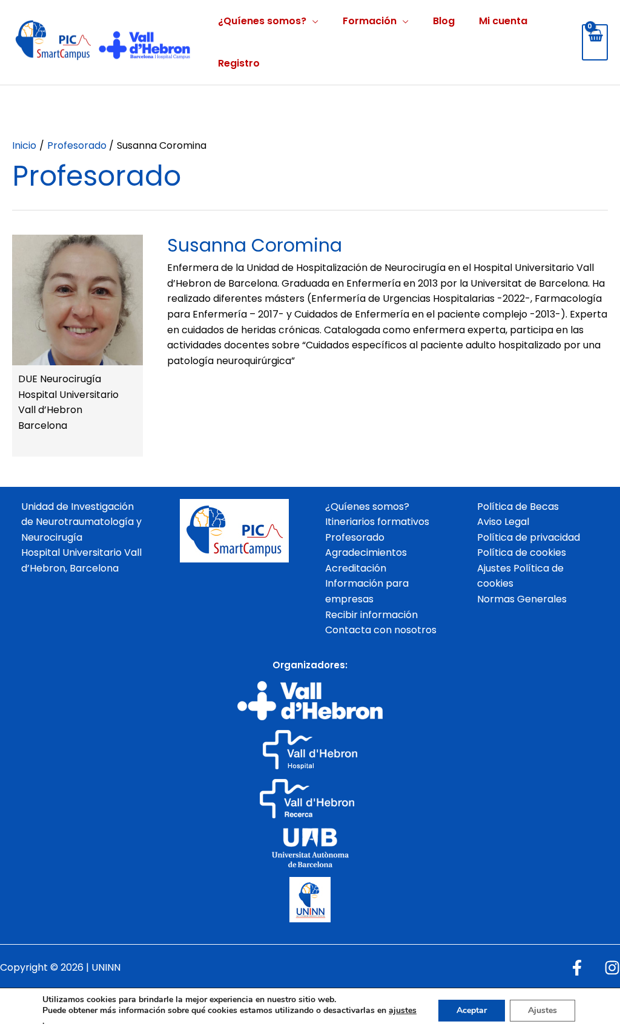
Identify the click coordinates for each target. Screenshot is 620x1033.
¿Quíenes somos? (262, 21)
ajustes (403, 1010)
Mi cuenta (503, 21)
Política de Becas (518, 506)
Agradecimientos (366, 552)
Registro (239, 63)
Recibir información (371, 615)
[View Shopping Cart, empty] (595, 42)
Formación (370, 21)
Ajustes (542, 1010)
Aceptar (472, 1010)
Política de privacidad (528, 537)
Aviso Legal (503, 522)
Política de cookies (521, 552)
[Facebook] (577, 968)
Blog (444, 21)
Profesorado (354, 537)
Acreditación (355, 568)
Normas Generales (522, 599)
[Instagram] (612, 968)
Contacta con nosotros (381, 630)
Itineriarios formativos (377, 522)
